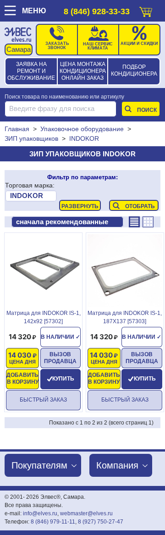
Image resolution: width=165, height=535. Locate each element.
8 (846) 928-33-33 (97, 11)
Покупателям (39, 465)
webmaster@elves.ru (86, 513)
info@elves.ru (40, 513)
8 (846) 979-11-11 (53, 521)
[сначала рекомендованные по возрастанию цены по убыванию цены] (67, 221)
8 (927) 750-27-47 (100, 521)
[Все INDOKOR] (31, 196)
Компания (117, 465)
